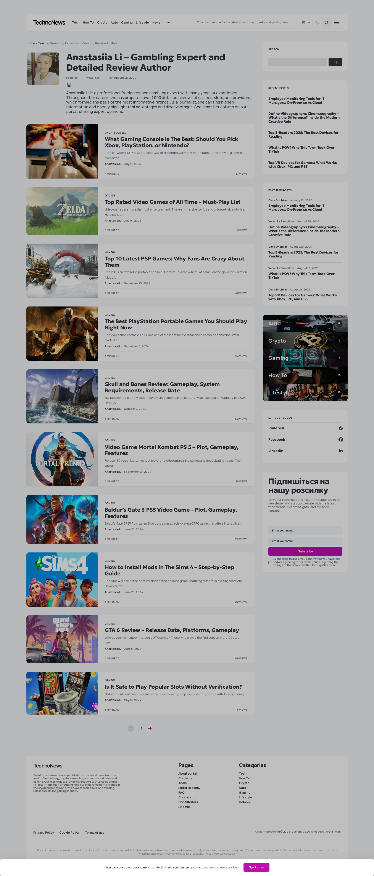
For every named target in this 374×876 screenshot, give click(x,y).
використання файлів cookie (216, 867)
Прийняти (256, 867)
